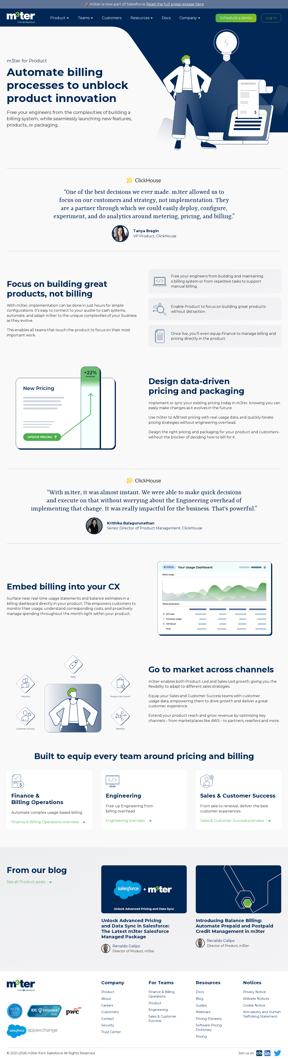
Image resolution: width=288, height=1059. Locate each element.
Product (107, 992)
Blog (199, 999)
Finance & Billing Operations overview (45, 822)
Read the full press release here (175, 4)
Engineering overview (125, 821)
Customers (112, 18)
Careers (107, 1005)
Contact (107, 1019)
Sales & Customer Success (162, 1018)
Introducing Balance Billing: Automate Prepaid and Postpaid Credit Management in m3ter (234, 926)
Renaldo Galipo (126, 946)
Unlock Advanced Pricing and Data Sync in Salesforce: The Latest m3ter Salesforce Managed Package (135, 928)
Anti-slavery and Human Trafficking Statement (262, 1014)
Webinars (203, 1012)
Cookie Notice (254, 1005)
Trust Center (111, 1032)
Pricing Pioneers (209, 1019)
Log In (271, 18)
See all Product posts (26, 882)
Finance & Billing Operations (161, 994)
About (106, 999)
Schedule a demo (236, 18)
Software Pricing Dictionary (209, 1027)
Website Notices (256, 999)
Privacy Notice (254, 992)
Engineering (158, 1010)
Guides (201, 1005)
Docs (166, 18)
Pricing (201, 1036)
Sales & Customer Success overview (232, 821)
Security (107, 1025)
